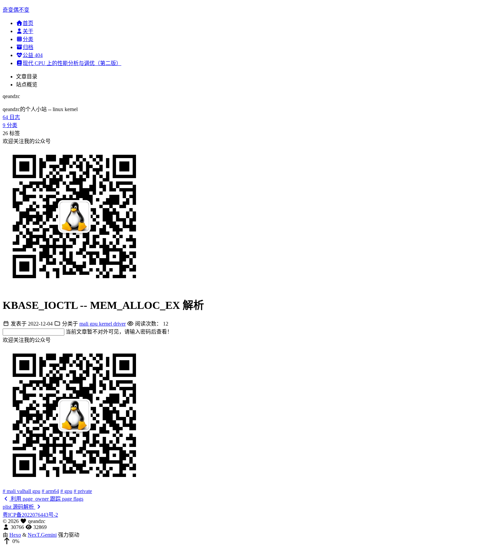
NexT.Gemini (42, 535)
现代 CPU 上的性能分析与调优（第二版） (72, 63)
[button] (245, 541)
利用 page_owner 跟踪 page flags (46, 499)
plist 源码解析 (19, 507)
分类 (28, 39)
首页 (28, 23)
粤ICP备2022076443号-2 (30, 515)
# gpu (66, 491)
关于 (28, 31)
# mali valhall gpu (21, 491)
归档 (28, 47)
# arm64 (50, 491)
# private (83, 491)
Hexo (15, 535)
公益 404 (33, 55)
